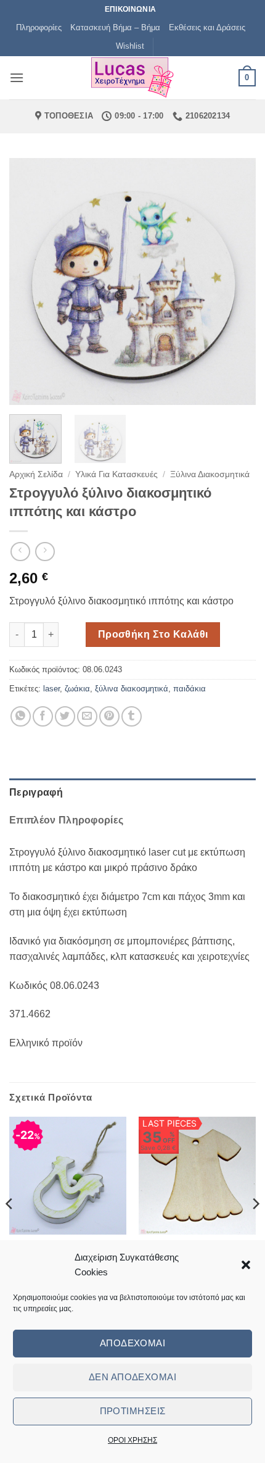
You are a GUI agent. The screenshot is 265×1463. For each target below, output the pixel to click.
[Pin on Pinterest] (109, 716)
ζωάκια (77, 688)
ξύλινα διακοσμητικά (131, 688)
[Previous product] (44, 551)
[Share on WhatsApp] (20, 716)
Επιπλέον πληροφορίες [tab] (66, 820)
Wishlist (130, 46)
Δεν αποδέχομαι (132, 1377)
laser (51, 688)
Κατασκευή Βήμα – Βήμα (115, 27)
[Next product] (20, 551)
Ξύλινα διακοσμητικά (210, 474)
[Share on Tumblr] (131, 716)
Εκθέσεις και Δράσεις (207, 27)
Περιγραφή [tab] (36, 792)
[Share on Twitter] (65, 716)
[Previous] (29, 281)
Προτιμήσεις (133, 1411)
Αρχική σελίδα (36, 474)
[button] (246, 1265)
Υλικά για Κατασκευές (116, 474)
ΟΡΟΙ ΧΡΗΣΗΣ (132, 1440)
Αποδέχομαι (133, 1343)
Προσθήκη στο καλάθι (153, 634)
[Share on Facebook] (43, 716)
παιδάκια (189, 688)
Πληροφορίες (39, 27)
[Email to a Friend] (87, 716)
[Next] (235, 281)
